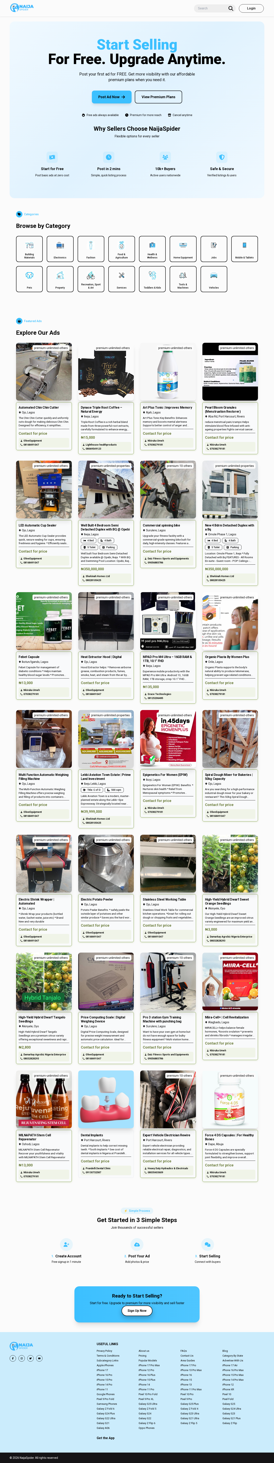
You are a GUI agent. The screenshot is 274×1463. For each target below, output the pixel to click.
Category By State (232, 1355)
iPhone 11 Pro (146, 1389)
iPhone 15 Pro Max (233, 1374)
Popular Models (148, 1360)
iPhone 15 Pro (104, 1379)
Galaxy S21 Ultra (190, 1418)
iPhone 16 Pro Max (233, 1370)
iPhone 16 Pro (104, 1374)
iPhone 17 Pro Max (149, 1365)
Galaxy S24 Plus (106, 1413)
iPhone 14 (144, 1384)
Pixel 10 (226, 1394)
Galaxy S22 (145, 1418)
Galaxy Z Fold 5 (147, 1408)
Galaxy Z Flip (229, 1423)
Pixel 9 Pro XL (146, 1399)
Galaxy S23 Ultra (190, 1413)
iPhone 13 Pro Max (191, 1370)
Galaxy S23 (228, 1413)
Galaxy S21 (103, 1423)
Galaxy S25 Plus (190, 1403)
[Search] (230, 8)
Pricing (142, 1355)
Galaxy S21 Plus (231, 1418)
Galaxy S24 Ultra (231, 1408)
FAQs (184, 1350)
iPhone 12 (228, 1384)
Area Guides (188, 1360)
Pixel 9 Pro (186, 1399)
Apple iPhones (105, 1365)
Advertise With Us (232, 1360)
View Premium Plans (158, 97)
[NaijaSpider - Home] (22, 1347)
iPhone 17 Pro (188, 1365)
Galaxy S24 (145, 1413)
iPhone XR (228, 1389)
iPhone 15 (186, 1379)
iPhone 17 (102, 1370)
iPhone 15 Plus (147, 1379)
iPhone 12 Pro (146, 1370)
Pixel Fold (227, 1399)
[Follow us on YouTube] (39, 1358)
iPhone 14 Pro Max (233, 1379)
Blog (225, 1350)
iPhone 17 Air (229, 1365)
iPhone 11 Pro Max (191, 1389)
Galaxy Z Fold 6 (105, 1408)
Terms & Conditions (108, 1355)
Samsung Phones (107, 1403)
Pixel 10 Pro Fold (148, 1394)
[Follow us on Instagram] (21, 1358)
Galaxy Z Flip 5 (189, 1423)
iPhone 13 (186, 1384)
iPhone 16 (186, 1374)
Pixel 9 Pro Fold (105, 1399)
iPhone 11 (102, 1389)
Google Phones (106, 1394)
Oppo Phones (146, 1427)
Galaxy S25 (228, 1403)
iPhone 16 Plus (147, 1374)
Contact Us (187, 1355)
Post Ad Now (109, 97)
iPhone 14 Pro (104, 1384)
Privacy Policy (104, 1350)
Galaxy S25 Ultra (148, 1403)
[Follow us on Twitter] (30, 1358)
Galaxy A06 (103, 1427)
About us (144, 1350)
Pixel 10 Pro (187, 1394)
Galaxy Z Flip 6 (147, 1423)
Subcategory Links (107, 1360)
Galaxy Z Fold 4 (189, 1408)
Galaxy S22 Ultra (106, 1418)
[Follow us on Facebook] (13, 1358)
